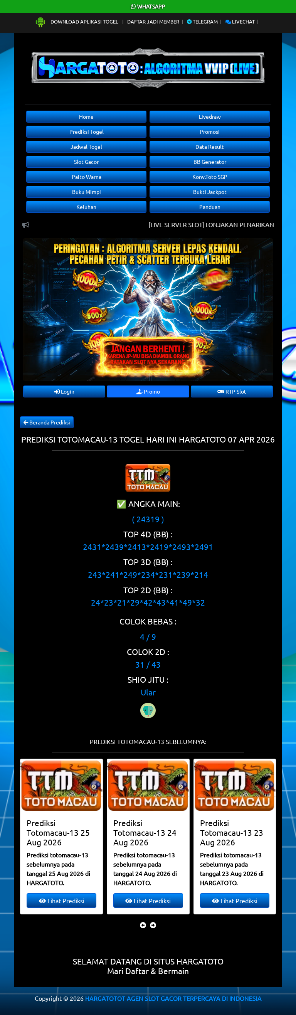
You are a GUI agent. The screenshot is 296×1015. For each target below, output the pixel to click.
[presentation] (143, 924)
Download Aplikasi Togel (84, 21)
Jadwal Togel (86, 146)
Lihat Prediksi (65, 900)
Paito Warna (86, 176)
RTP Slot (235, 391)
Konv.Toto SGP (209, 176)
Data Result (209, 146)
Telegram (205, 21)
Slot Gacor (86, 161)
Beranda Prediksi (49, 422)
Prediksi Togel (86, 131)
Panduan (209, 206)
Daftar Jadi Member (153, 21)
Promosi (210, 131)
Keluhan (86, 206)
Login (67, 391)
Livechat (243, 21)
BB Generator (209, 161)
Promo (151, 391)
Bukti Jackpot (210, 191)
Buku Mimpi (86, 191)
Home (86, 116)
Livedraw (210, 116)
